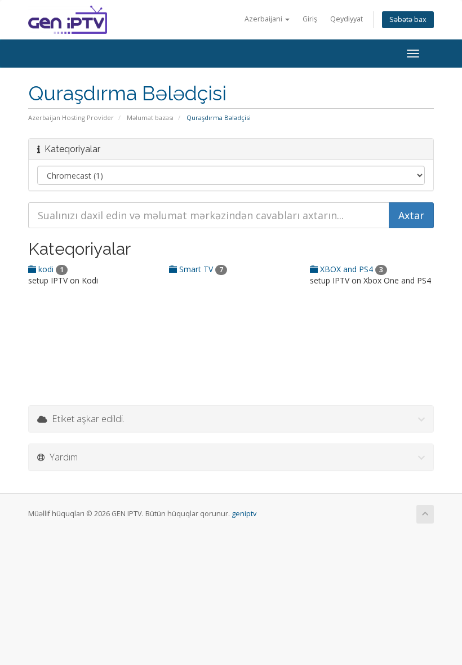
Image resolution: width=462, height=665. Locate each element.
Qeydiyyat (346, 19)
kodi (50, 269)
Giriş (310, 19)
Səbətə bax (408, 19)
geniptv (244, 513)
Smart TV (200, 269)
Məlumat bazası (150, 117)
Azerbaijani (264, 19)
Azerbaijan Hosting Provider (71, 117)
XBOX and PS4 (350, 269)
